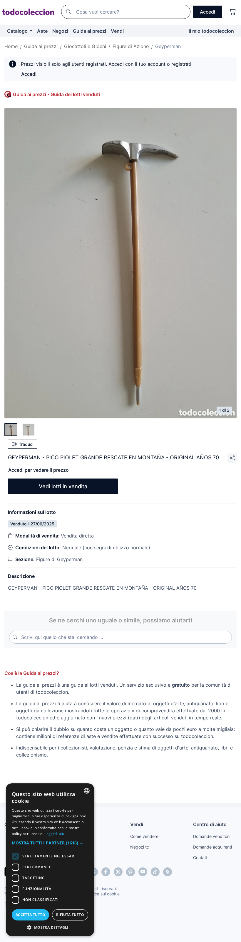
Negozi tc (139, 846)
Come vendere (144, 836)
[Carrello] (232, 12)
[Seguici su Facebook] (105, 871)
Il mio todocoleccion (211, 31)
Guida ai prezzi (89, 31)
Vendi (117, 31)
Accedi (28, 74)
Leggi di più (54, 833)
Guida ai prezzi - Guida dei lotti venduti (56, 94)
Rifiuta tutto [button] (70, 914)
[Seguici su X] (118, 871)
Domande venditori (211, 836)
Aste (42, 31)
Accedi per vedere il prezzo (38, 470)
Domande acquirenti (212, 846)
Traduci (26, 444)
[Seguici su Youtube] (142, 871)
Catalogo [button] (18, 31)
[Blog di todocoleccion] (167, 871)
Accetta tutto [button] (30, 914)
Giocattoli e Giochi (85, 46)
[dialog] (50, 859)
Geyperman (168, 46)
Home (11, 46)
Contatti (200, 857)
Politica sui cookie (103, 893)
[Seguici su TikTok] (155, 871)
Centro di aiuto (210, 824)
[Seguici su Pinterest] (130, 871)
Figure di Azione (131, 46)
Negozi (60, 31)
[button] (50, 843)
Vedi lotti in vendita (63, 486)
